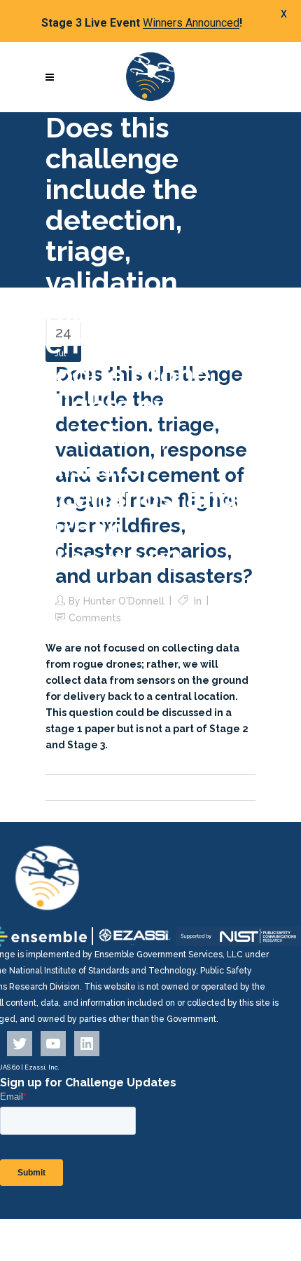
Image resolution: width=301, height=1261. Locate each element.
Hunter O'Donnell (123, 601)
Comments (95, 617)
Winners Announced (191, 22)
